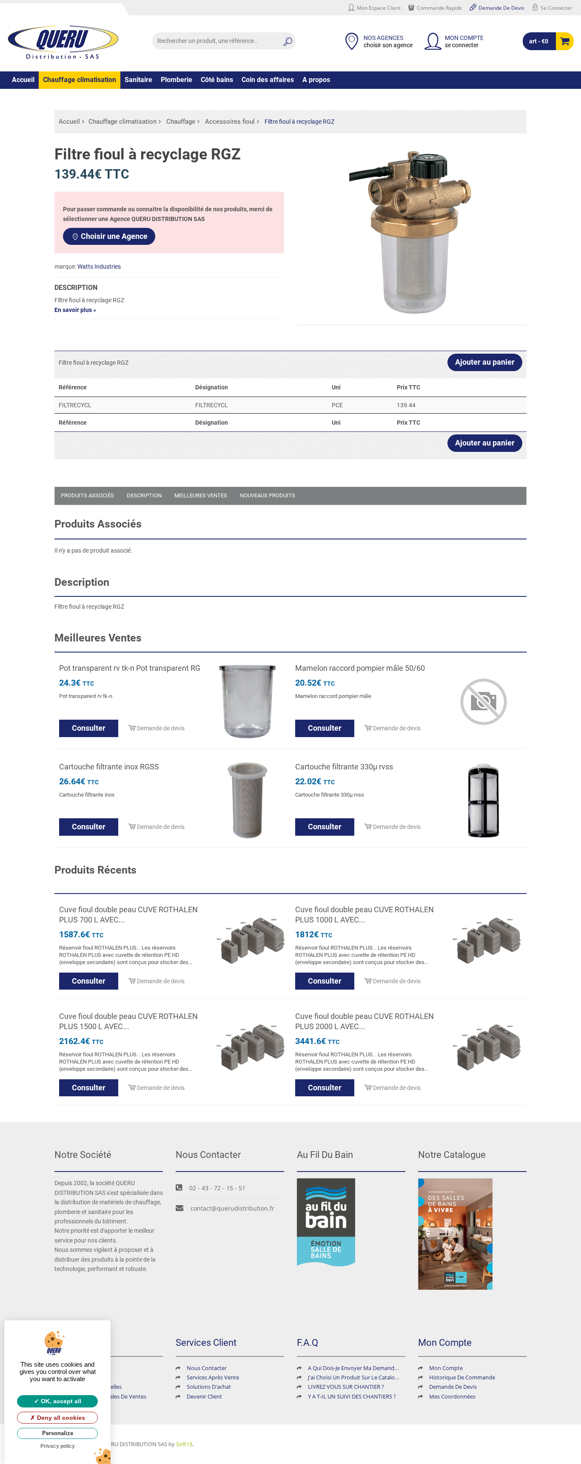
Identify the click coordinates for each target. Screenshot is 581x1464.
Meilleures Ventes (200, 495)
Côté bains (217, 80)
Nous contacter (207, 1368)
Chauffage (180, 121)
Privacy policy (57, 1446)
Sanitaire (138, 80)
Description (144, 495)
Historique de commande (462, 1377)
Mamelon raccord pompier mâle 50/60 (360, 668)
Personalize (57, 1433)
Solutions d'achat (209, 1386)
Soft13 (184, 1444)
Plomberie (176, 80)
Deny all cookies (60, 1417)
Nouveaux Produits (267, 495)
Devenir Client (204, 1396)
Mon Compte (446, 1368)
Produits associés (87, 495)
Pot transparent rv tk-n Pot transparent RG (129, 668)
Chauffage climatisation (79, 80)
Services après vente (213, 1377)
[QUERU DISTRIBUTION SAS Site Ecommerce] (63, 42)
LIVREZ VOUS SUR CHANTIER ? (346, 1386)
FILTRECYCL (75, 405)
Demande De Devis (453, 1386)
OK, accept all (60, 1401)
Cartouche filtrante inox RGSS (109, 766)
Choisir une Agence (114, 236)
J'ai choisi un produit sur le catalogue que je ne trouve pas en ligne (395, 1377)
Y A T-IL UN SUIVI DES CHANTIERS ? (352, 1396)
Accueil (23, 80)
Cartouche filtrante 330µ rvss (344, 766)
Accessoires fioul (230, 121)
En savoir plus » (75, 309)
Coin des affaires (268, 80)
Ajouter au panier (485, 361)
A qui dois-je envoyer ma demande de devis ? (366, 1368)
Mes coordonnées (452, 1396)
